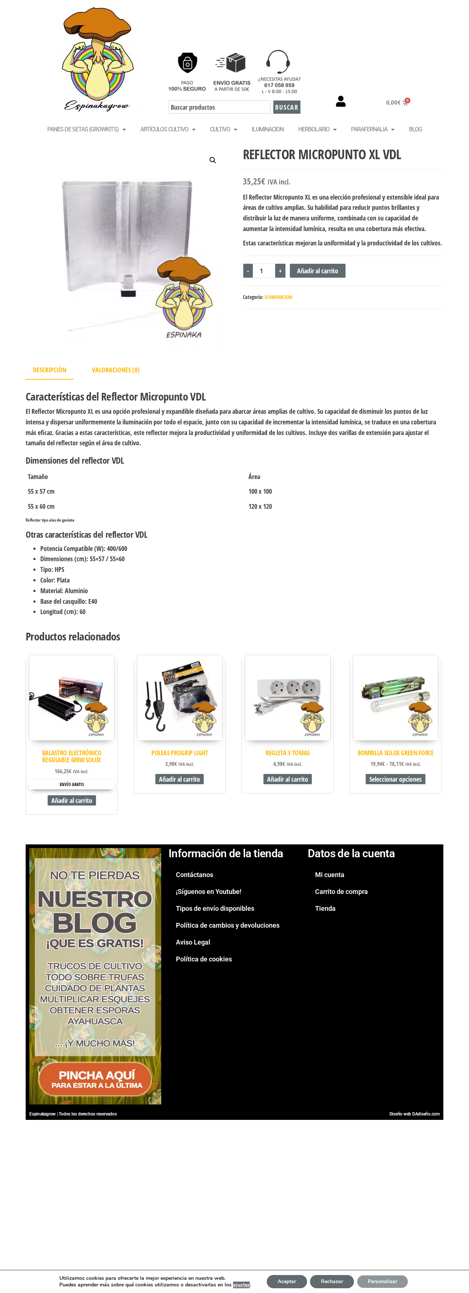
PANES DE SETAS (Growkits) (83, 129)
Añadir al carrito (317, 270)
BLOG (415, 129)
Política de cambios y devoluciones (228, 925)
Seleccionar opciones (395, 779)
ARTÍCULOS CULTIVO (164, 129)
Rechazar (332, 1281)
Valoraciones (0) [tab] (116, 369)
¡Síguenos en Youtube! (208, 891)
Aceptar (287, 1281)
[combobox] (219, 107)
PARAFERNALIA (369, 129)
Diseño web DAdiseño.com (414, 1114)
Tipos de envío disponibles (215, 908)
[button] (212, 160)
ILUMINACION (268, 129)
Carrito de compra (341, 891)
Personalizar (382, 1281)
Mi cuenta (329, 875)
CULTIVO (220, 129)
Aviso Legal (193, 942)
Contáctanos (194, 875)
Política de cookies (204, 959)
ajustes (241, 1285)
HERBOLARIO (313, 129)
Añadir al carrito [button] (71, 800)
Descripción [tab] (49, 369)
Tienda (325, 908)
